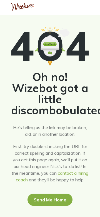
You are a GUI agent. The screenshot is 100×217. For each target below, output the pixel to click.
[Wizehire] (22, 9)
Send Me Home (50, 200)
